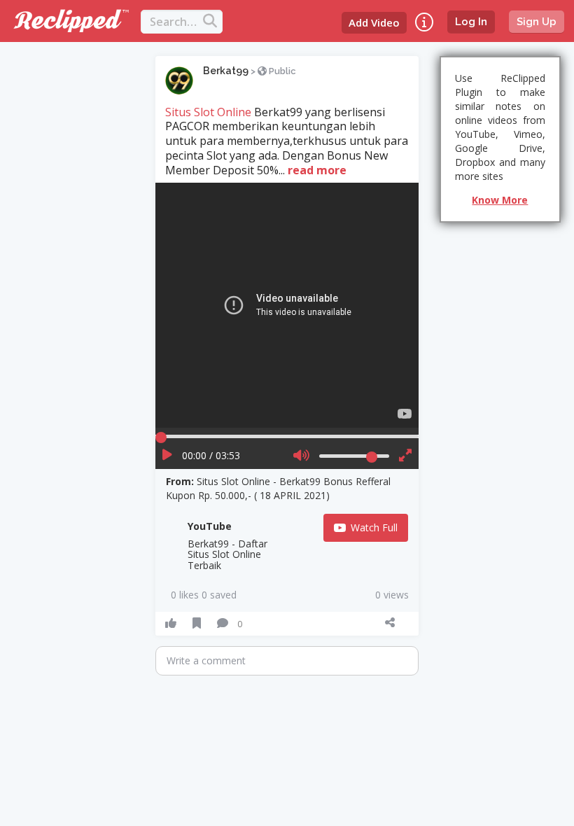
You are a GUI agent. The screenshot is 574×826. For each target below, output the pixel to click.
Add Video (374, 22)
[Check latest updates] (424, 22)
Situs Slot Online (208, 112)
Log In (471, 21)
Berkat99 (225, 70)
